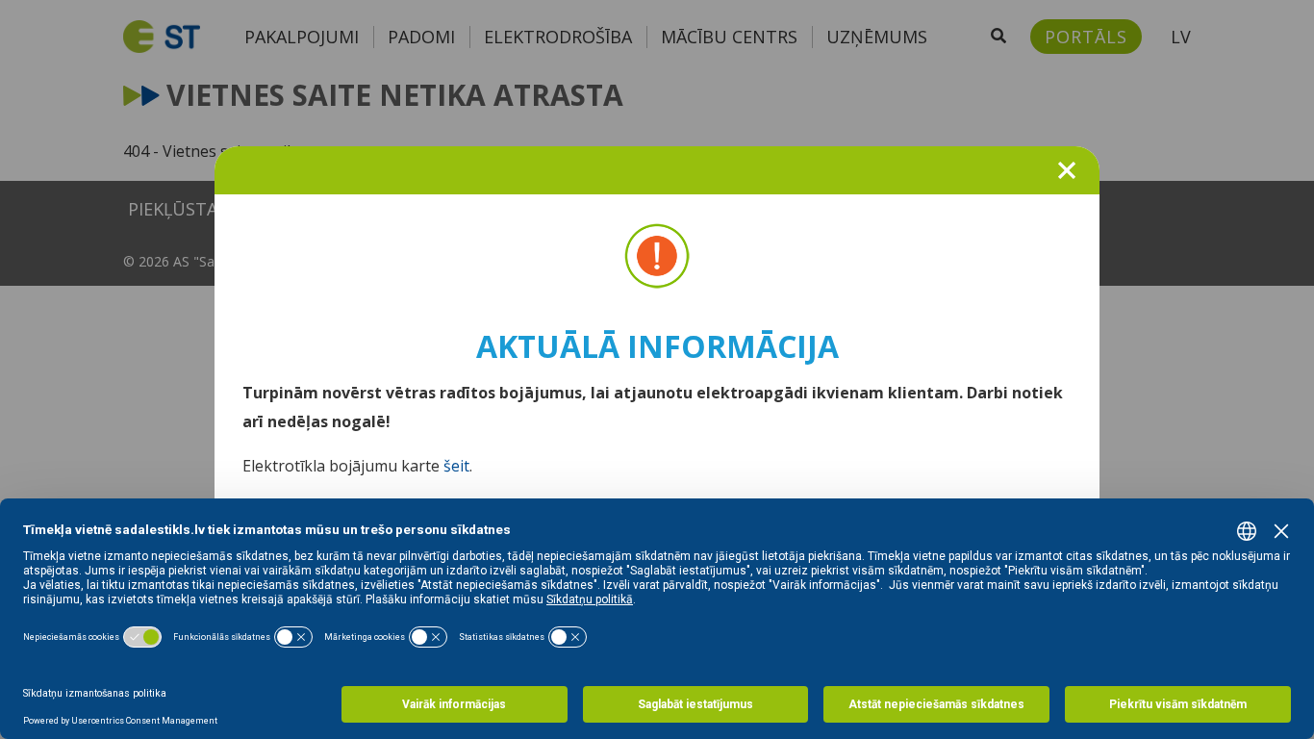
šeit (456, 465)
